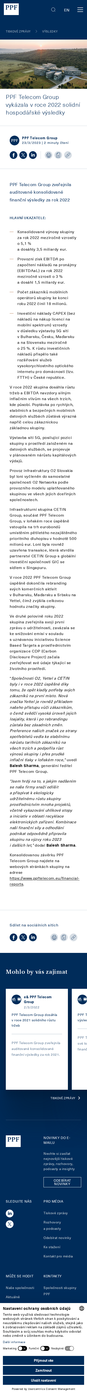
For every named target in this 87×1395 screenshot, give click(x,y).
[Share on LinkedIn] (33, 155)
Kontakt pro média (58, 1256)
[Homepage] (11, 9)
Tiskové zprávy (63, 1098)
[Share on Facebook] (13, 155)
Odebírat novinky (57, 1237)
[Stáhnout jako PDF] (58, 155)
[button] (53, 10)
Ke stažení (52, 1246)
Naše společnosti (20, 1287)
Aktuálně (13, 1296)
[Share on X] (23, 155)
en (67, 10)
